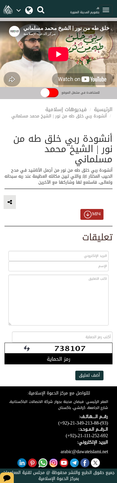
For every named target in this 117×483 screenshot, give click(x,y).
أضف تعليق (89, 375)
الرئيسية (103, 109)
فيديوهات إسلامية (66, 109)
